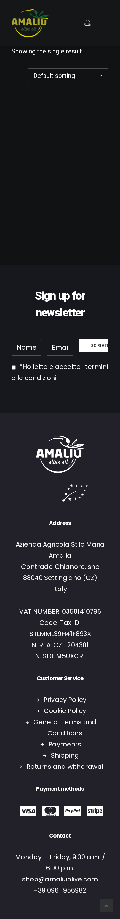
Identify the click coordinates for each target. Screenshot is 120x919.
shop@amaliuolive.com (60, 879)
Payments (64, 744)
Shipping (65, 755)
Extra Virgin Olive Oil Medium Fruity (60, 231)
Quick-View (101, 102)
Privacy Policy (65, 699)
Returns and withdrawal (65, 766)
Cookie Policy (65, 710)
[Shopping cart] (85, 23)
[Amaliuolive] (30, 23)
